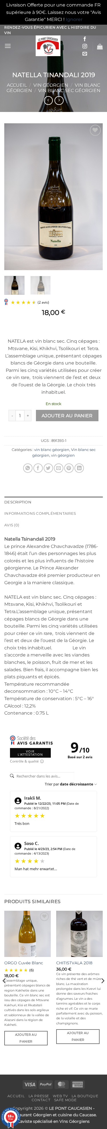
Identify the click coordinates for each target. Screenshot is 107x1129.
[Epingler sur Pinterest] (69, 468)
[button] (7, 46)
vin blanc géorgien (51, 450)
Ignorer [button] (74, 19)
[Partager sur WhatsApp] (28, 468)
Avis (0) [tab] (11, 525)
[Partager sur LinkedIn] (79, 468)
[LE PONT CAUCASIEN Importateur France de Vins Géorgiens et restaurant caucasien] (48, 45)
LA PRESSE (39, 1096)
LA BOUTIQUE (85, 1096)
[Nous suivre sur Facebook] (84, 39)
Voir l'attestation (30, 753)
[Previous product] (58, 100)
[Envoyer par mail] (58, 468)
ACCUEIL (16, 1096)
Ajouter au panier (67, 415)
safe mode (65, 1100)
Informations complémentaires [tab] (40, 513)
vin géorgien (50, 85)
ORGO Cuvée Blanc (23, 963)
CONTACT (41, 1100)
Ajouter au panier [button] (26, 1038)
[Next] (93, 196)
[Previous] (13, 196)
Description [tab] (17, 502)
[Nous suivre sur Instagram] (84, 46)
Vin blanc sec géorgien (69, 90)
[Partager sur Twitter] (48, 468)
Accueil (17, 85)
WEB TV (60, 1096)
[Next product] (48, 100)
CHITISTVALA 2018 (74, 963)
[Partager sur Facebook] (38, 468)
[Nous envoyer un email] (84, 53)
